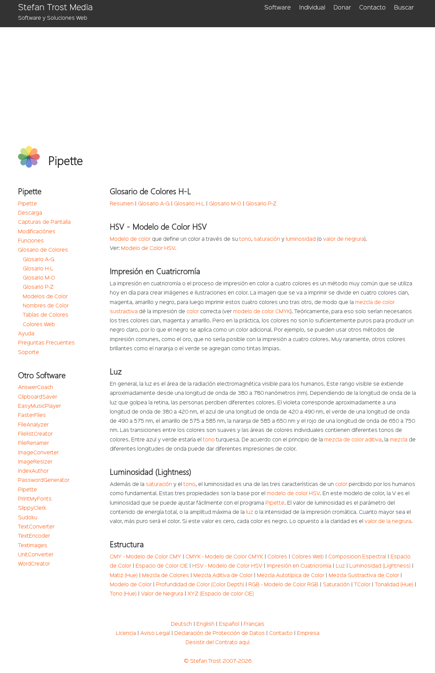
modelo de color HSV (293, 493)
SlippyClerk (32, 508)
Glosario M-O (39, 278)
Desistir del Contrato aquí (217, 642)
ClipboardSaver (37, 397)
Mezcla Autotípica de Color (290, 575)
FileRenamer (33, 443)
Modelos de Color (45, 297)
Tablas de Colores (45, 315)
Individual (312, 8)
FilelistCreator (35, 434)
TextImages (32, 545)
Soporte (28, 352)
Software (277, 8)
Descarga (30, 213)
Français (254, 624)
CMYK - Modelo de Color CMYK (224, 557)
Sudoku (27, 518)
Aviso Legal (155, 633)
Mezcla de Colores (165, 575)
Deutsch (181, 624)
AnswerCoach (35, 387)
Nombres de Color (46, 306)
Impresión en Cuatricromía (299, 566)
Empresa (308, 633)
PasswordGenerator (43, 480)
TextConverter (36, 527)
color (193, 311)
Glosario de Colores (43, 250)
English (205, 624)
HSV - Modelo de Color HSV (227, 566)
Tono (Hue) (123, 594)
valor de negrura (343, 239)
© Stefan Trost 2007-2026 (217, 661)
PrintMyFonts (35, 499)
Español (229, 624)
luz (249, 512)
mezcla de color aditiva (353, 440)
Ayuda (26, 334)
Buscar (404, 8)
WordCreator (34, 564)
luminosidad (301, 239)
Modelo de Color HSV (148, 248)
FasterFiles (32, 415)
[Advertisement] (222, 78)
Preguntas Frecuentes (46, 343)
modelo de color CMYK (261, 311)
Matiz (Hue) (124, 575)
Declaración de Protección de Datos (219, 633)
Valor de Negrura (162, 594)
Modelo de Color (131, 585)
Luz (340, 566)
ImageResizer (35, 462)
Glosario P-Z (38, 287)
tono (245, 239)
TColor (362, 585)
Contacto (372, 8)
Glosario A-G (38, 259)
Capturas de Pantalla (44, 222)
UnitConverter (35, 555)
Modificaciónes (36, 232)
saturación (267, 239)
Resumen (122, 204)
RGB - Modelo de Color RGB (283, 585)
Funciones (31, 241)
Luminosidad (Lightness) (380, 566)
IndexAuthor (33, 471)
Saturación (336, 585)
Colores (277, 557)
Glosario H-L (38, 269)
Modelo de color (130, 239)
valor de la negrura (388, 521)
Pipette (27, 204)
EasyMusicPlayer (39, 406)
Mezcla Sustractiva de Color (364, 575)
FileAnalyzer (33, 425)
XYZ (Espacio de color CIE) (221, 594)
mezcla (398, 440)
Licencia (126, 633)
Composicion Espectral (357, 557)
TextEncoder (34, 536)
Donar (342, 8)
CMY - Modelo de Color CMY (145, 557)
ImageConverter (38, 453)
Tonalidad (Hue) (394, 585)
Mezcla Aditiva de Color (223, 575)
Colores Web (39, 324)
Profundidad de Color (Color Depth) (200, 585)
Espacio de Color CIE (162, 566)
